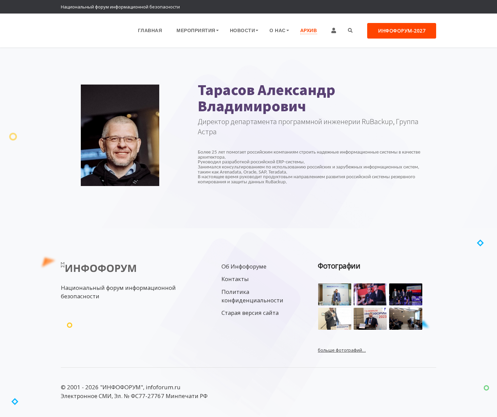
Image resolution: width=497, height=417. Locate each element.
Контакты (235, 279)
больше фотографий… (342, 350)
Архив (308, 30)
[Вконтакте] (416, 7)
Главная (150, 30)
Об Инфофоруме (243, 266)
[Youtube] (429, 7)
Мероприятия (195, 30)
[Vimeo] (402, 7)
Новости (242, 30)
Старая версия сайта (250, 313)
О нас (277, 30)
